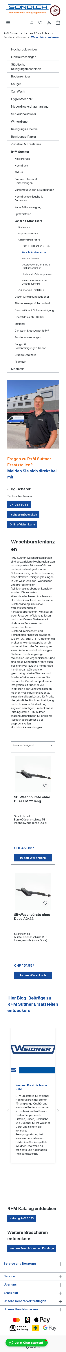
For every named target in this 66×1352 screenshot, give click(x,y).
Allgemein (20, 361)
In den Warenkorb (33, 858)
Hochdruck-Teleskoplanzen (37, 274)
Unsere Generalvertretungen (25, 1301)
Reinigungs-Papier (23, 136)
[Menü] (8, 22)
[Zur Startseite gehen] (33, 10)
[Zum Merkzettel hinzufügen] (45, 785)
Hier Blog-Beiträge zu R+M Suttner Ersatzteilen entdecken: (32, 1004)
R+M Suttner (20, 151)
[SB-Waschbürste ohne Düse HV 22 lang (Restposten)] (33, 774)
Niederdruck (22, 158)
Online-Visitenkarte (22, 524)
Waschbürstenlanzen (34, 252)
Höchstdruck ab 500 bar (29, 317)
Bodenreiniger (20, 76)
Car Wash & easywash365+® (32, 330)
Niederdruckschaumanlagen (30, 106)
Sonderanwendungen (28, 337)
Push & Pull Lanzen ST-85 (36, 246)
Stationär (20, 323)
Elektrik (19, 172)
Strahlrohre (24, 227)
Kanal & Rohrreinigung (28, 207)
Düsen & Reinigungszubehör (32, 296)
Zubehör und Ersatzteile (31, 290)
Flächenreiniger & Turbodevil (32, 303)
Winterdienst (19, 121)
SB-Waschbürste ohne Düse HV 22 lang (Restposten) (32, 799)
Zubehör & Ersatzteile (26, 144)
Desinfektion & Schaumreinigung (34, 310)
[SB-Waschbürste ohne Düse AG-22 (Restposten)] (33, 891)
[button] (27, 1342)
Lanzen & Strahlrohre (28, 220)
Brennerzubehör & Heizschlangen (26, 181)
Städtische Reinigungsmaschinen (26, 67)
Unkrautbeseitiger (23, 57)
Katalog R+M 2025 (22, 1218)
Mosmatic (17, 369)
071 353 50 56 (19, 504)
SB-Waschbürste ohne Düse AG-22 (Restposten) (32, 917)
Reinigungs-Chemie (24, 129)
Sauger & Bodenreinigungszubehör (30, 346)
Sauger (16, 84)
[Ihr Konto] (49, 22)
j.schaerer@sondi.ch (23, 514)
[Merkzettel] (40, 22)
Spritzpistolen (23, 214)
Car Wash (18, 91)
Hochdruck (21, 165)
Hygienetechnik (21, 99)
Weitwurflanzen (30, 258)
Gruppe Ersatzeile (25, 354)
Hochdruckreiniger (24, 49)
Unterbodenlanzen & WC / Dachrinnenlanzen (36, 266)
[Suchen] (31, 22)
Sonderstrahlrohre (29, 239)
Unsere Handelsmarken (21, 1309)
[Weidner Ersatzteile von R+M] (33, 1053)
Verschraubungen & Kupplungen (34, 189)
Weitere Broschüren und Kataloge (32, 1248)
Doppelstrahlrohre (28, 233)
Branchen (11, 1293)
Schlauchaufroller (23, 114)
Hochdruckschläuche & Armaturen (29, 198)
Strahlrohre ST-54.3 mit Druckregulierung (34, 282)
